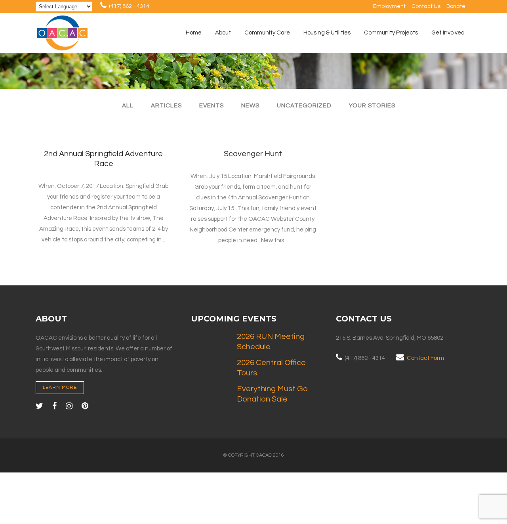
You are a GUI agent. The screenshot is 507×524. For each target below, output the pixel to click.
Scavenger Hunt (253, 154)
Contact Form (425, 358)
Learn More (60, 387)
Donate (455, 6)
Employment (389, 6)
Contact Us (426, 6)
